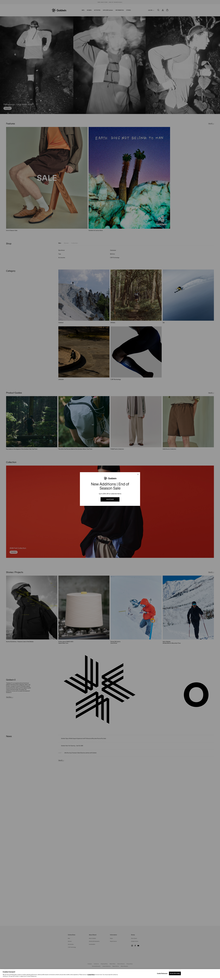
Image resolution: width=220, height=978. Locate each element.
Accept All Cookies (175, 973)
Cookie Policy (91, 974)
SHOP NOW (110, 499)
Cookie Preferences (162, 973)
